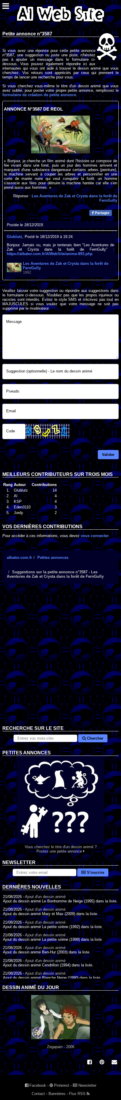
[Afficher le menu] (5, 7)
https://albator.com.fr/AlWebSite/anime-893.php (50, 254)
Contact (38, 1093)
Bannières (56, 1093)
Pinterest (61, 1085)
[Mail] (114, 1062)
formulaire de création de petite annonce (39, 95)
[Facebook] (89, 1062)
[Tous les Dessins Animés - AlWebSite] (60, 23)
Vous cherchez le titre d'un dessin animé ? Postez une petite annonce (61, 849)
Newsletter (86, 1085)
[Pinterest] (102, 1062)
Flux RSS (78, 1093)
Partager (102, 213)
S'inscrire (95, 872)
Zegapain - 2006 (60, 1047)
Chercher (94, 738)
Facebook (37, 1085)
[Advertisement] (60, 659)
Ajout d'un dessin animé (45, 896)
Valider (108, 454)
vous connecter (95, 535)
